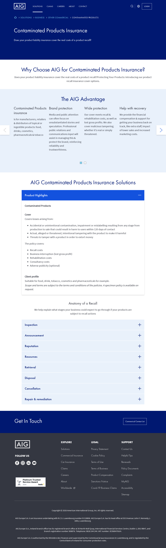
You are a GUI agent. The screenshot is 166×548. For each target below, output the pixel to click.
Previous (5, 130)
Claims (50, 6)
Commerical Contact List (134, 421)
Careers (61, 6)
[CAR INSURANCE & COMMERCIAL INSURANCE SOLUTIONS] (15, 17)
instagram (23, 463)
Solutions (38, 6)
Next (161, 130)
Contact (83, 6)
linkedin (28, 463)
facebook (17, 463)
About (72, 6)
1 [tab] (81, 163)
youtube (34, 463)
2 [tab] (85, 163)
